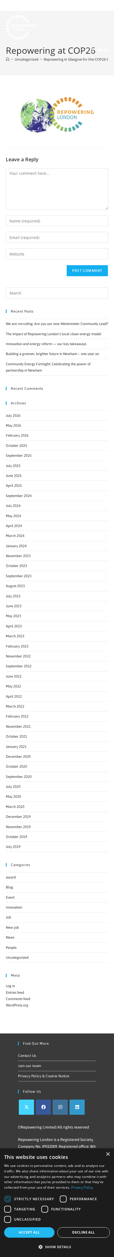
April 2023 (14, 626)
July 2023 (13, 596)
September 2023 (19, 576)
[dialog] (57, 1202)
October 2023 (16, 566)
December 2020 (18, 756)
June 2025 (14, 476)
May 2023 (13, 616)
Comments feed (18, 999)
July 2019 (13, 847)
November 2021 (18, 726)
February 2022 (17, 716)
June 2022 (14, 676)
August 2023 (15, 586)
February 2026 (17, 435)
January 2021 (16, 747)
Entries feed (15, 992)
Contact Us (27, 1056)
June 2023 (14, 606)
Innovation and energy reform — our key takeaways (46, 344)
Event (10, 897)
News (10, 937)
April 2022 (14, 696)
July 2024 (13, 506)
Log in (10, 986)
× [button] (108, 1154)
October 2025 (16, 446)
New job (12, 927)
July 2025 (13, 466)
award (11, 877)
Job (8, 917)
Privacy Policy (82, 1187)
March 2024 (15, 536)
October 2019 (16, 837)
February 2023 (17, 646)
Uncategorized (17, 957)
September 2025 (19, 455)
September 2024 (19, 496)
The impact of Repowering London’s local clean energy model (53, 334)
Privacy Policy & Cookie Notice (43, 1076)
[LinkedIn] (77, 1107)
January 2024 (16, 546)
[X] (26, 1107)
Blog (9, 887)
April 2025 (14, 486)
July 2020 (13, 787)
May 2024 (13, 516)
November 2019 (18, 827)
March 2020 (15, 807)
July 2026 (13, 415)
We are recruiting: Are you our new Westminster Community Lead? (57, 324)
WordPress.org (17, 1005)
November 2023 (18, 556)
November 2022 (18, 656)
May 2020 (13, 796)
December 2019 (18, 817)
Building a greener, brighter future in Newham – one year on (52, 354)
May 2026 (13, 425)
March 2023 (15, 636)
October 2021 (16, 736)
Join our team (29, 1066)
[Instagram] (60, 1107)
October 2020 (16, 766)
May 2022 (13, 686)
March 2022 (15, 706)
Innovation (14, 907)
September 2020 (19, 777)
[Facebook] (43, 1107)
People (11, 948)
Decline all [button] (83, 1232)
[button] (57, 1247)
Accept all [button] (29, 1232)
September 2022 (19, 666)
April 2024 (14, 526)
